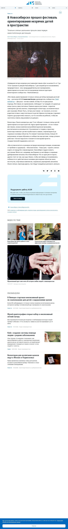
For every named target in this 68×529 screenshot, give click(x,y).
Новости (9, 13)
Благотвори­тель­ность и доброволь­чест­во (40, 36)
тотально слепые (12, 212)
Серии (9, 349)
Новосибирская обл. (23, 207)
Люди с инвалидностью (25, 326)
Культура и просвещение (20, 284)
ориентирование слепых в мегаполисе (47, 210)
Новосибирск (14, 207)
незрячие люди (32, 210)
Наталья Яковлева (23, 36)
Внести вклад (18, 198)
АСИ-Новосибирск (12, 36)
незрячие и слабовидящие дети (18, 210)
